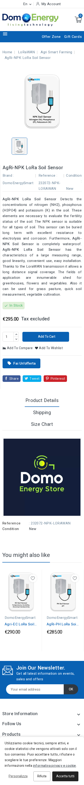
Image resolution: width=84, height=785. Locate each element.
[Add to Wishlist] (33, 578)
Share (14, 378)
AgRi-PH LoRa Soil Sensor (62, 624)
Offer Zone (51, 36)
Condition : (74, 178)
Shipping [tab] (42, 412)
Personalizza (18, 776)
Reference (11, 523)
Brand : (8, 175)
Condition (10, 528)
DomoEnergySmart (18, 183)
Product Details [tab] (42, 400)
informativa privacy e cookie (54, 765)
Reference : (47, 175)
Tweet (34, 378)
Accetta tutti (65, 776)
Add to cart (46, 336)
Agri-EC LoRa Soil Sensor (19, 624)
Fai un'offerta (21, 363)
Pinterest (57, 378)
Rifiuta (41, 776)
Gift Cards (73, 36)
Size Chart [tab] (42, 424)
